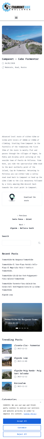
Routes (24, 67)
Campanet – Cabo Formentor (20, 59)
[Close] (41, 402)
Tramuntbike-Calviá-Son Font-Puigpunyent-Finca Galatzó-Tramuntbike (20, 277)
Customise (22, 428)
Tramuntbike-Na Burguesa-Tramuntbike (17, 260)
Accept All (22, 421)
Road (17, 67)
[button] (16, 17)
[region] (22, 419)
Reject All (22, 434)
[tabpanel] (22, 317)
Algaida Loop (7, 295)
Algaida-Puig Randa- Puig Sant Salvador (27, 372)
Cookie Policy (30, 414)
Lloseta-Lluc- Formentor (27, 345)
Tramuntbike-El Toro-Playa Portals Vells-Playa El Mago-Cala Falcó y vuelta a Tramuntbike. (20, 267)
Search (5, 236)
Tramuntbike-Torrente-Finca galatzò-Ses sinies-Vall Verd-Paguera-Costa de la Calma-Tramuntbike (21, 287)
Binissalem (19, 383)
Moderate (9, 67)
